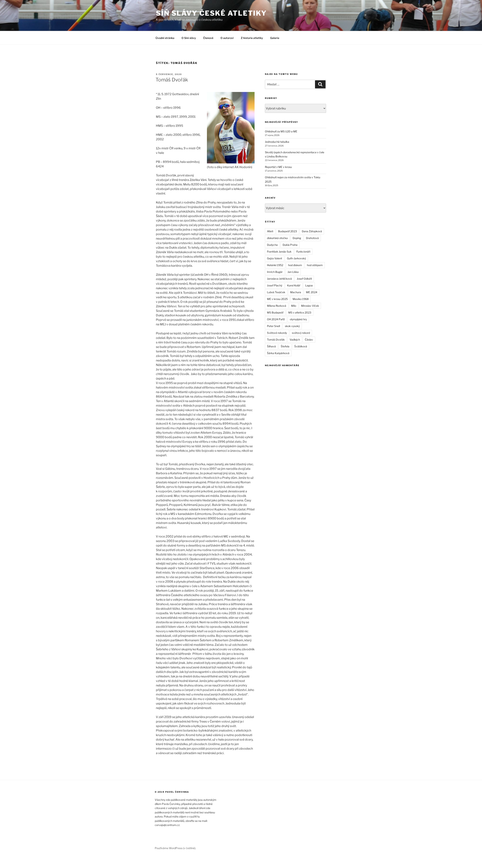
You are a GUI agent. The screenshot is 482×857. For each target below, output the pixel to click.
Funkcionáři (303, 251)
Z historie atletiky (252, 37)
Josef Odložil (304, 278)
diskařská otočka (277, 238)
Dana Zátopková (312, 231)
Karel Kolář (293, 285)
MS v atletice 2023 (299, 312)
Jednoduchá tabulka (277, 141)
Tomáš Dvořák (172, 80)
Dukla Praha (290, 244)
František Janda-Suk (279, 251)
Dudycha (272, 244)
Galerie (274, 37)
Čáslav (309, 339)
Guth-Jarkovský (296, 258)
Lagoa (309, 285)
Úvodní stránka (165, 37)
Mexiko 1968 (301, 299)
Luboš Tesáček (276, 292)
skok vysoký (292, 326)
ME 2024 (311, 292)
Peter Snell (273, 326)
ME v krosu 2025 (277, 299)
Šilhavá (271, 346)
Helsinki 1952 (275, 265)
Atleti (270, 231)
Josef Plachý (274, 285)
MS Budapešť (275, 312)
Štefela (285, 346)
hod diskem (295, 265)
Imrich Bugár (275, 271)
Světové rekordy (277, 332)
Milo (293, 305)
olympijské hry (298, 319)
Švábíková (300, 346)
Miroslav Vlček (310, 305)
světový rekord (301, 332)
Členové (208, 37)
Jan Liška (293, 271)
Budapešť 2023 (287, 231)
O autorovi (227, 37)
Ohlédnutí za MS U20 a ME (281, 131)
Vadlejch (295, 339)
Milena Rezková (276, 305)
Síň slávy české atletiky (211, 13)
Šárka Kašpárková (278, 353)
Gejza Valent (274, 258)
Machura (295, 292)
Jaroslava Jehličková (279, 278)
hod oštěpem (315, 265)
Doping (297, 238)
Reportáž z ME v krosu (278, 167)
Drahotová (312, 238)
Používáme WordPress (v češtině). (175, 848)
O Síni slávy (189, 37)
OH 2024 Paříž (276, 319)
